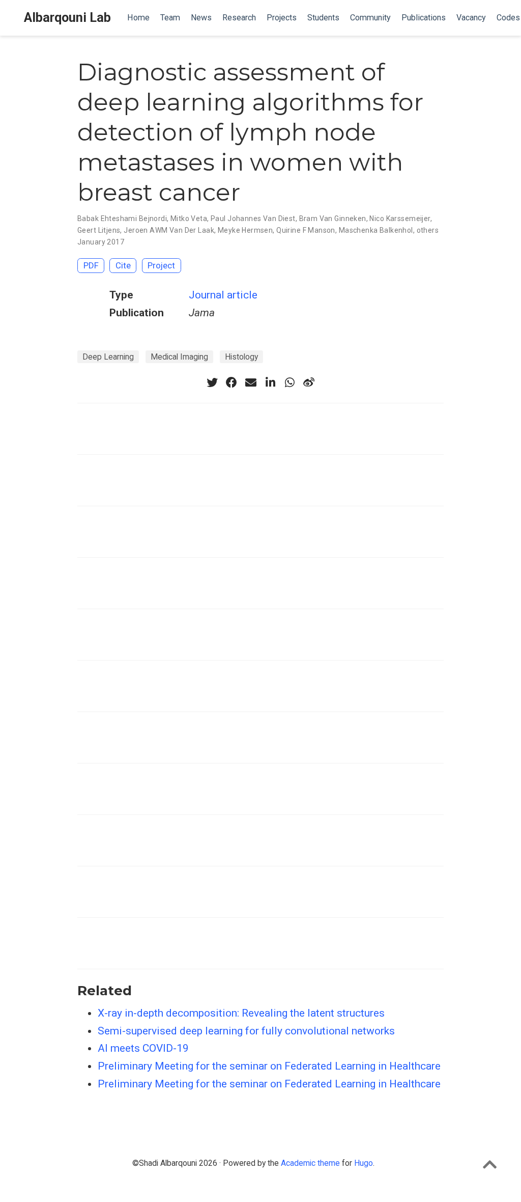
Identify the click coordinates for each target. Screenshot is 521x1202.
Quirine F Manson (305, 230)
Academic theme (310, 1163)
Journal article (223, 295)
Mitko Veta (188, 218)
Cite (123, 265)
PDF (91, 265)
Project (161, 265)
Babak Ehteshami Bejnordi (122, 218)
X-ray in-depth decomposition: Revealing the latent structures (241, 1013)
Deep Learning (108, 357)
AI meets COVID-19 (143, 1048)
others (428, 230)
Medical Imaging (179, 357)
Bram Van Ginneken (332, 218)
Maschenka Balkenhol (376, 230)
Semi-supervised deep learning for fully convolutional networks (246, 1031)
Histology (241, 357)
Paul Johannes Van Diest (253, 218)
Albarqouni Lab (67, 17)
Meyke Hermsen (245, 230)
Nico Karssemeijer (399, 218)
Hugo (363, 1163)
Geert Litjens (98, 230)
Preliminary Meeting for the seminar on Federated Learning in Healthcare (269, 1066)
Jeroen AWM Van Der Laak (169, 230)
